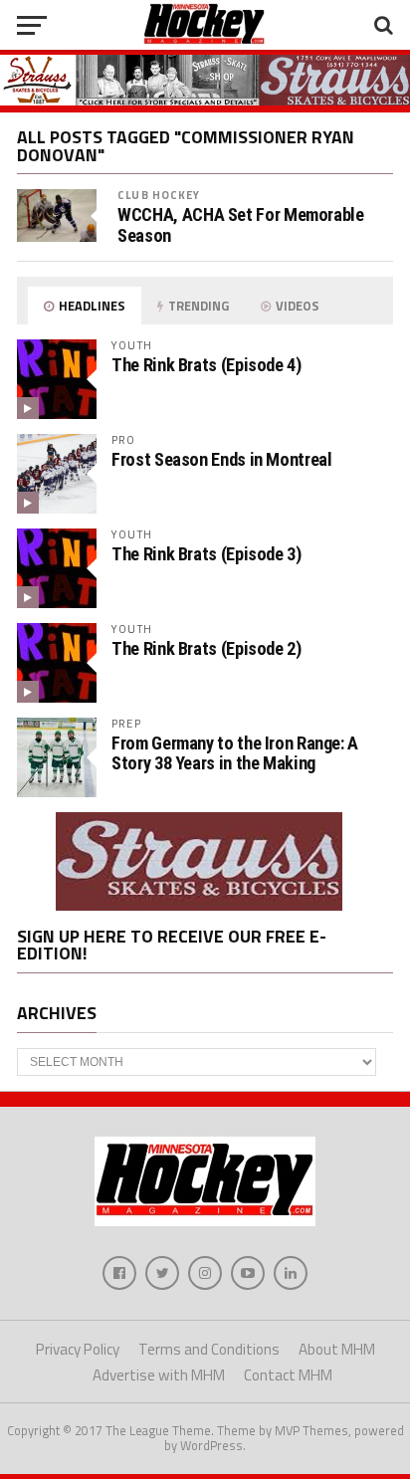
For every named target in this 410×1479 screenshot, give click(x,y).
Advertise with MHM (159, 1375)
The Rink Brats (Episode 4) (206, 364)
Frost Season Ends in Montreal (221, 459)
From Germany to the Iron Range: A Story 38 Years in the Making (234, 753)
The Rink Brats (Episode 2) (206, 648)
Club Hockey (158, 194)
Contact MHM (288, 1375)
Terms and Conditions (209, 1349)
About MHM (337, 1349)
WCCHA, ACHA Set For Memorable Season (240, 225)
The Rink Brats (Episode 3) (206, 553)
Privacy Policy (77, 1349)
